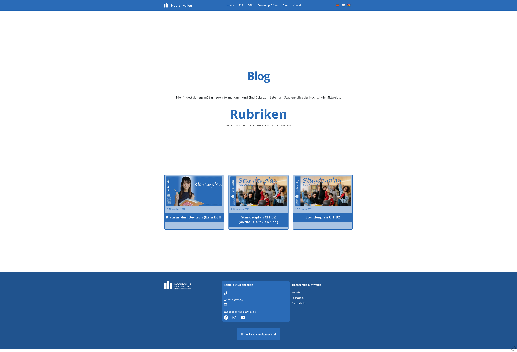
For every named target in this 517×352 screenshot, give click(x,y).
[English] (343, 5)
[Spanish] (349, 5)
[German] (337, 5)
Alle (229, 125)
